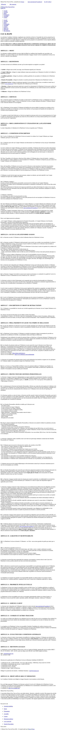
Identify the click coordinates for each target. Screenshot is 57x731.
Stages (5, 13)
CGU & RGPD (7, 721)
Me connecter (12, 4)
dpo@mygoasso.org (34, 670)
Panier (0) (3, 8)
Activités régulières (8, 706)
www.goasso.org (9, 83)
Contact (5, 17)
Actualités (6, 16)
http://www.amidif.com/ (14, 688)
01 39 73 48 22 (47, 1)
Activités (6, 12)
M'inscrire (3, 4)
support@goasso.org (8, 653)
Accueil (5, 10)
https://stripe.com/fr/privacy (18, 353)
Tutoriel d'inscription (9, 724)
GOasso (22, 1)
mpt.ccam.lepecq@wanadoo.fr (35, 1)
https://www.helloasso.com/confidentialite (24, 354)
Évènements (6, 14)
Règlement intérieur (8, 719)
